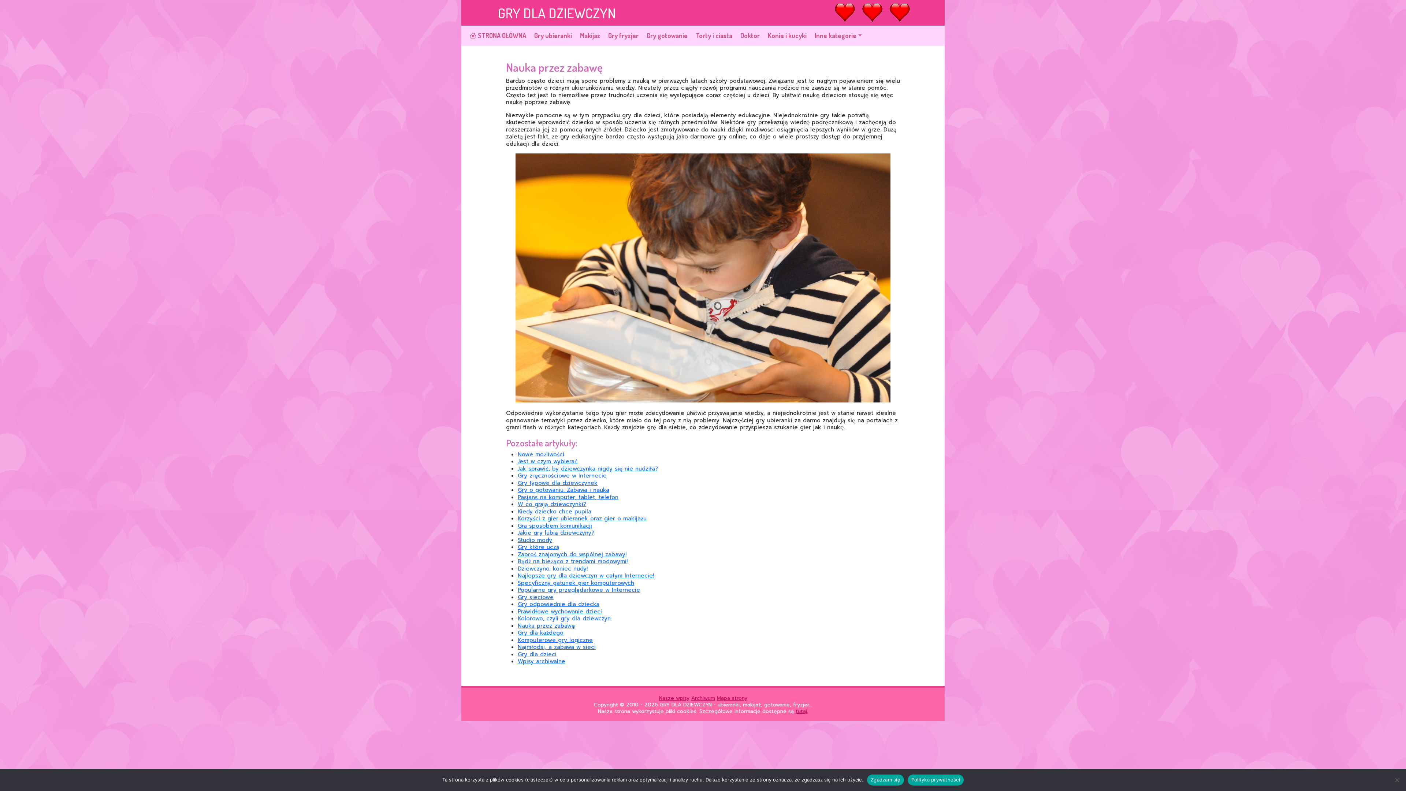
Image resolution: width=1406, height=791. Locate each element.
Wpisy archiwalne (541, 661)
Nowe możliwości (541, 454)
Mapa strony (732, 698)
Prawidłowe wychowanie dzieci (560, 612)
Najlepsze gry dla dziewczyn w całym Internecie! (586, 576)
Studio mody (535, 540)
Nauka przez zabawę (546, 626)
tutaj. (802, 711)
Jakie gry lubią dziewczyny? (556, 533)
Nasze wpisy (674, 698)
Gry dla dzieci (537, 654)
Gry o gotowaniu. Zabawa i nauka (563, 490)
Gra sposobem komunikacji (555, 526)
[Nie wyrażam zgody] (1397, 780)
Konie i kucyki (787, 35)
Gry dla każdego (540, 633)
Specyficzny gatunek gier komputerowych (576, 583)
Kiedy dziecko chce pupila (554, 512)
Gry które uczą (538, 547)
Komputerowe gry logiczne (555, 640)
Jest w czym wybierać (547, 461)
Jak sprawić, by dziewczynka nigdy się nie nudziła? (588, 469)
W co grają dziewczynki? (552, 504)
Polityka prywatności (935, 780)
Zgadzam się (885, 780)
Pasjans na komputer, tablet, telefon (568, 497)
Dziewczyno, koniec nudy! (553, 569)
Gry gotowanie (667, 35)
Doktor (750, 35)
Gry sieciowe (536, 597)
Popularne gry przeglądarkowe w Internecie (579, 590)
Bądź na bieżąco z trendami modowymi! (573, 561)
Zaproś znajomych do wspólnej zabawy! (572, 554)
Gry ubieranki (553, 35)
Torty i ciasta (714, 35)
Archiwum (703, 698)
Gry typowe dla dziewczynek (558, 483)
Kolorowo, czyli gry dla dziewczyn (564, 618)
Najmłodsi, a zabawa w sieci (557, 647)
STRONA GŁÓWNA (501, 35)
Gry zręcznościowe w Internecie (562, 476)
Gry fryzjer (623, 35)
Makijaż (590, 35)
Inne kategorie (835, 35)
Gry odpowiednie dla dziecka (558, 604)
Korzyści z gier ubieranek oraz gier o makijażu (582, 519)
